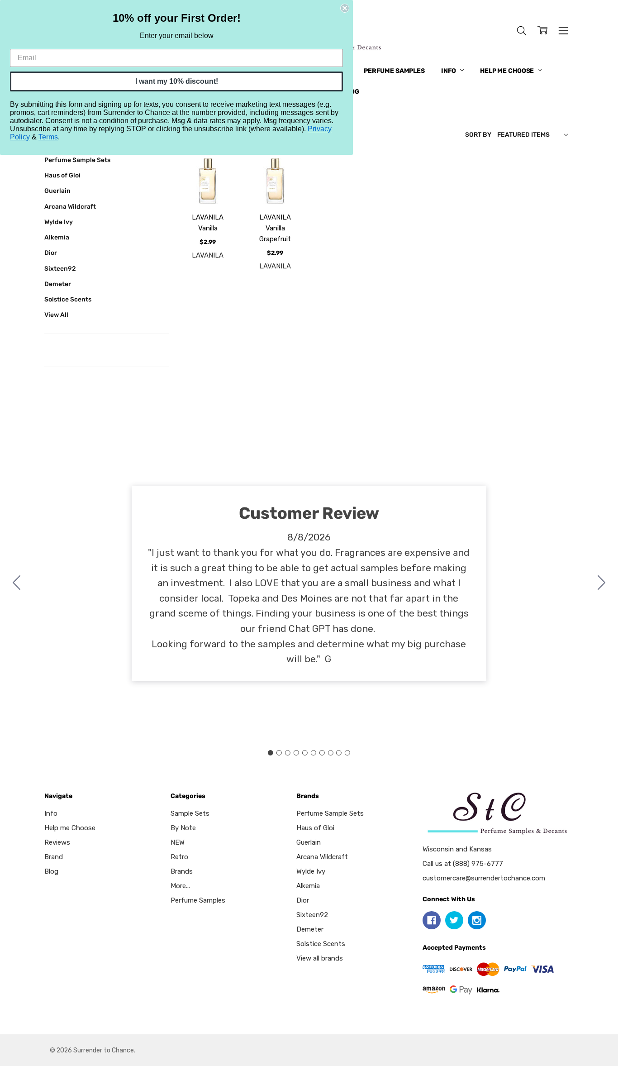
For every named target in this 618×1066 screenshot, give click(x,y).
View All (56, 314)
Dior (50, 252)
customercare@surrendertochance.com (484, 878)
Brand (53, 857)
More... (180, 886)
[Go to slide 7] (321, 752)
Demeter (57, 283)
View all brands (319, 958)
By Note (183, 828)
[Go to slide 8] (330, 752)
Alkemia (56, 237)
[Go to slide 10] (17, 583)
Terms (48, 137)
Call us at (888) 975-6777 (463, 864)
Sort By (478, 134)
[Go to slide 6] (313, 752)
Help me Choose (507, 71)
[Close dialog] (344, 8)
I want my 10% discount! (176, 81)
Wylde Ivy (58, 221)
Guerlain (57, 190)
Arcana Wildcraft (70, 206)
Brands (182, 871)
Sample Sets (190, 813)
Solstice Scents (67, 299)
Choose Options (207, 179)
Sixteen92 (60, 268)
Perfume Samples (394, 71)
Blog (51, 871)
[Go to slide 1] (270, 752)
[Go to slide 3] (287, 752)
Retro (179, 857)
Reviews (57, 842)
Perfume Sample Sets (77, 159)
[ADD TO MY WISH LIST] (219, 190)
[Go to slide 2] (601, 583)
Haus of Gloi (62, 175)
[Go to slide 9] (339, 752)
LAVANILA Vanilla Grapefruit (275, 228)
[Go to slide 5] (305, 752)
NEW (178, 842)
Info (449, 71)
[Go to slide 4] (296, 752)
